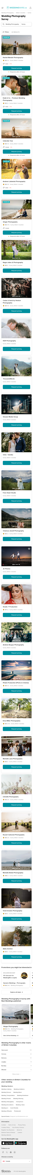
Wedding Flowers (6, 1098)
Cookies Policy (5, 1127)
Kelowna (3, 1058)
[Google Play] (20, 1144)
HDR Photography (9, 341)
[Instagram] (14, 1152)
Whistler (3, 1070)
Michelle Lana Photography (12, 759)
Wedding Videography (7, 1101)
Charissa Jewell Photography (13, 531)
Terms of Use (12, 1125)
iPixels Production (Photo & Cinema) (16, 683)
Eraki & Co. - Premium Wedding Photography (14, 99)
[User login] (30, 7)
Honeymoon (19, 1101)
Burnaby (3, 1066)
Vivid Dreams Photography (12, 911)
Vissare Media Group (10, 417)
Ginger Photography (10, 222)
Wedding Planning (18, 1098)
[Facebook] (3, 1152)
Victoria (3, 1054)
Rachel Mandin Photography (13, 57)
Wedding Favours (6, 1092)
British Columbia (21, 12)
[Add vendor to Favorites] (29, 37)
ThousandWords (9, 379)
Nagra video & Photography (13, 262)
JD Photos (6, 569)
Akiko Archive (8, 949)
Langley (3, 1062)
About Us (19, 1130)
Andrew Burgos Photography (13, 645)
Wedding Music (17, 1092)
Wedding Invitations (19, 1089)
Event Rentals (14, 1108)
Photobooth (17, 1111)
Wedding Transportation (8, 1095)
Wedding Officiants (6, 1111)
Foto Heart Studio (9, 493)
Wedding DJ (4, 1108)
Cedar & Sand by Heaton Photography (12, 302)
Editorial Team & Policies (8, 1132)
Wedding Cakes (20, 1105)
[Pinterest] (10, 1152)
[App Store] (7, 1144)
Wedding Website (6, 1135)
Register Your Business (7, 1130)
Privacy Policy (22, 1125)
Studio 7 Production (10, 607)
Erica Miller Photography (11, 721)
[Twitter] (6, 1152)
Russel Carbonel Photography (13, 835)
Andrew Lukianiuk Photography (14, 181)
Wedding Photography (7, 12)
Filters (7, 32)
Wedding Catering (6, 1089)
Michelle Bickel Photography (13, 873)
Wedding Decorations (7, 1105)
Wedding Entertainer (22, 1095)
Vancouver (4, 1050)
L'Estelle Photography (11, 797)
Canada (8, 1161)
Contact (3, 1125)
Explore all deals (15, 992)
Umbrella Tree (8, 141)
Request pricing (16, 68)
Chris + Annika (8, 455)
